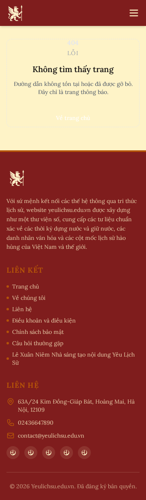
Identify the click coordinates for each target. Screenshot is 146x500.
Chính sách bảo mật (38, 331)
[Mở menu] (134, 13)
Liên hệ (22, 309)
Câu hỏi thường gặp (37, 343)
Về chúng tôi (28, 297)
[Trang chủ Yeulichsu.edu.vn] (14, 13)
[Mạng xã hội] (12, 452)
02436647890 (36, 422)
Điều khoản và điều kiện (44, 320)
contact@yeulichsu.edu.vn (51, 435)
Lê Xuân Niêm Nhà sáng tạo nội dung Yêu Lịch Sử (73, 358)
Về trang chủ (73, 118)
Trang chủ (25, 286)
